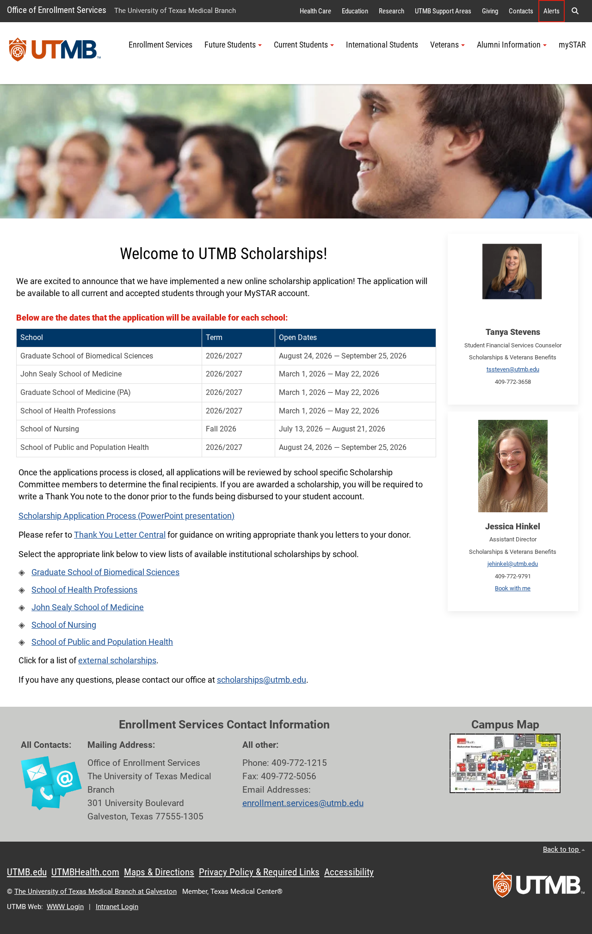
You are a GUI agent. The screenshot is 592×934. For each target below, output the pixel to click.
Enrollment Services (160, 45)
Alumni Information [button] (509, 45)
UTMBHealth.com (85, 872)
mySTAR (572, 45)
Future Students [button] (230, 45)
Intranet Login (117, 907)
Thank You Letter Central (120, 535)
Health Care (315, 11)
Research (391, 11)
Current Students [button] (301, 45)
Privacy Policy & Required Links (259, 872)
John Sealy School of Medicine (87, 607)
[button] (575, 11)
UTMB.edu (27, 872)
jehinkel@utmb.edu (512, 563)
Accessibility (349, 872)
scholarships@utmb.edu (261, 680)
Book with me (512, 588)
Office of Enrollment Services (56, 10)
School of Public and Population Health (102, 642)
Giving (490, 11)
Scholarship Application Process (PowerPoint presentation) (126, 516)
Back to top (561, 849)
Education (355, 11)
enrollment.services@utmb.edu (303, 803)
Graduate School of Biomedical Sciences (105, 572)
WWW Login (65, 907)
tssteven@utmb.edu (513, 369)
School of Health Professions (84, 589)
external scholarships (117, 660)
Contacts (521, 11)
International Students (382, 45)
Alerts (551, 11)
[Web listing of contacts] (51, 783)
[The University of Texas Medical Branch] (55, 53)
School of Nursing (63, 625)
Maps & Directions (159, 872)
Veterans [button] (444, 45)
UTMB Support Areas (443, 11)
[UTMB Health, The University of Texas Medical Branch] (539, 888)
